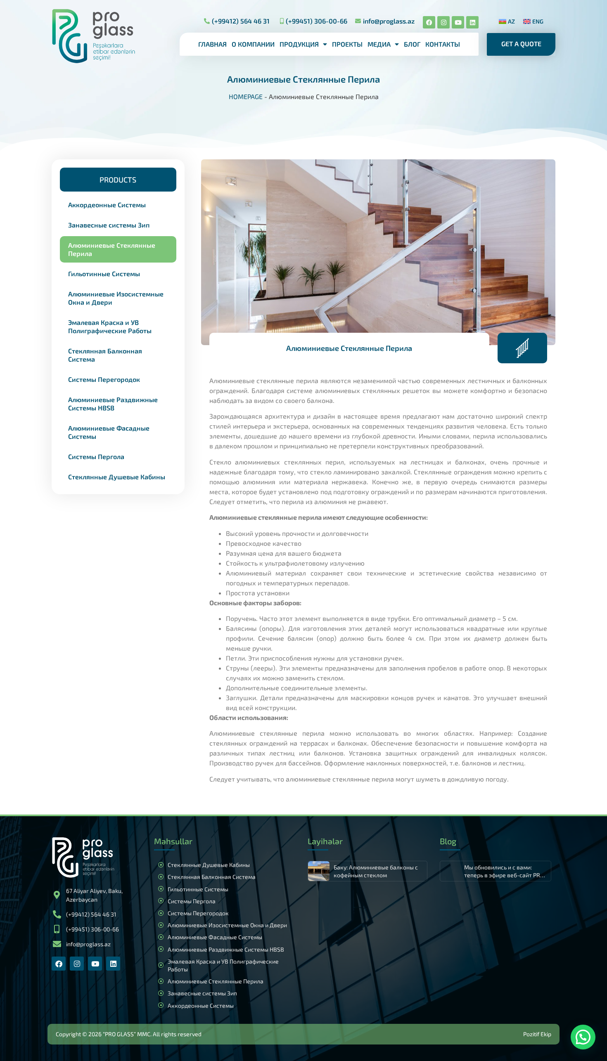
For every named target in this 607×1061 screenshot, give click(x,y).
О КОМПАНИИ (253, 44)
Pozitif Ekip (537, 1033)
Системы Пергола (96, 456)
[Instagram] (443, 22)
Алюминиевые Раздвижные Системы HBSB (113, 404)
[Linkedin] (472, 22)
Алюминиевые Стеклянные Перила (111, 249)
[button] (118, 180)
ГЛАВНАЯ (212, 44)
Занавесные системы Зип (108, 225)
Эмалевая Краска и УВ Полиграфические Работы (110, 326)
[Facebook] (429, 22)
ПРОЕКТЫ (347, 44)
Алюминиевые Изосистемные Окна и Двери (116, 298)
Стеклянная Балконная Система (105, 355)
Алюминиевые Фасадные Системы (108, 432)
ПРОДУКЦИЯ (299, 44)
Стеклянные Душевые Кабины (116, 477)
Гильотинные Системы (104, 273)
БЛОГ (412, 44)
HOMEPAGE (246, 96)
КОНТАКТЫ (442, 44)
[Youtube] (458, 22)
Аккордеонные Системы (107, 204)
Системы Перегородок (104, 379)
